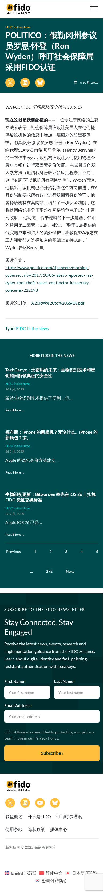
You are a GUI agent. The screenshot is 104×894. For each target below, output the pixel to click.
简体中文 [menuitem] (54, 872)
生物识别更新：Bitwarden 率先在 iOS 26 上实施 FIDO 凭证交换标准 (50, 497)
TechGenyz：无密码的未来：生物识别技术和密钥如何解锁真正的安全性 (50, 372)
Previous (13, 551)
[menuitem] (20, 872)
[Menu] (94, 9)
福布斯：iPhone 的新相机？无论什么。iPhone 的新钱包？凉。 (51, 434)
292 (49, 571)
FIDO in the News (17, 27)
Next (70, 571)
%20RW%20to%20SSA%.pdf (57, 302)
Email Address (18, 705)
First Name (15, 681)
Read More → (15, 410)
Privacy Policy (46, 738)
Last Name (64, 681)
